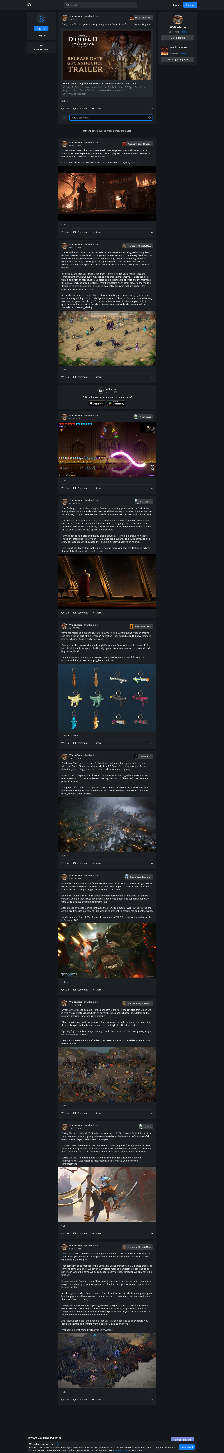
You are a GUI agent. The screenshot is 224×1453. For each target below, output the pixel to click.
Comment (73, 735)
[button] (29, 5)
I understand (186, 1447)
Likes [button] (64, 101)
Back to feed (41, 49)
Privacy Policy (122, 1450)
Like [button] (64, 224)
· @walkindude (83, 16)
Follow (184, 31)
